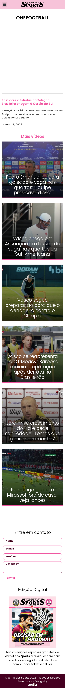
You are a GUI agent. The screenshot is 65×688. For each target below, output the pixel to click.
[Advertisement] (32, 59)
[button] (4, 4)
